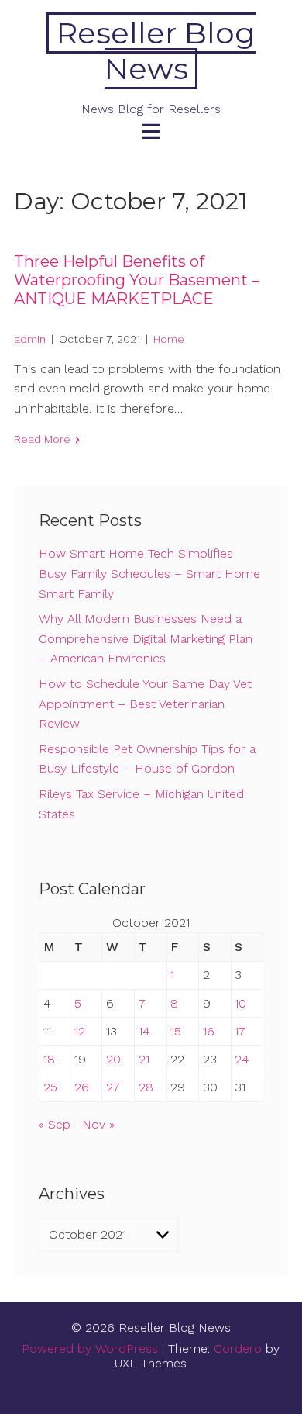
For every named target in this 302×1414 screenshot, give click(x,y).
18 (49, 1059)
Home (168, 339)
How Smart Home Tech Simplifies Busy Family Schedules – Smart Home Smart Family (149, 573)
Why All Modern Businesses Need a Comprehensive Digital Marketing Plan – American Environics (145, 638)
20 (113, 1059)
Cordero (238, 1348)
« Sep (54, 1124)
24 (242, 1059)
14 (144, 1031)
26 (81, 1087)
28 (146, 1087)
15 (175, 1031)
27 (113, 1087)
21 (144, 1059)
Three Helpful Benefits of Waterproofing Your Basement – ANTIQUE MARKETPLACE (136, 280)
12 (79, 1031)
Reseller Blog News (156, 51)
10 (240, 1003)
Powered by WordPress (90, 1348)
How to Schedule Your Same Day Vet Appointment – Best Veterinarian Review (145, 703)
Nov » (98, 1124)
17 (240, 1031)
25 (50, 1087)
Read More (42, 439)
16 (208, 1031)
